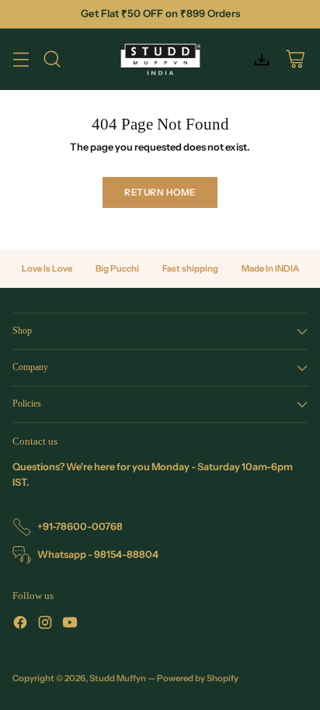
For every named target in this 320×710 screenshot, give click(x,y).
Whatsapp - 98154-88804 (97, 554)
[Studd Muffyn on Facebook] (20, 624)
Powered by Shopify (197, 678)
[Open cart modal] (295, 59)
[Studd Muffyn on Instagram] (45, 624)
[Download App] (261, 59)
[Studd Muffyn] (160, 59)
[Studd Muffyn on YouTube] (70, 624)
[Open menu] (21, 59)
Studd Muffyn (117, 678)
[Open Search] (52, 59)
